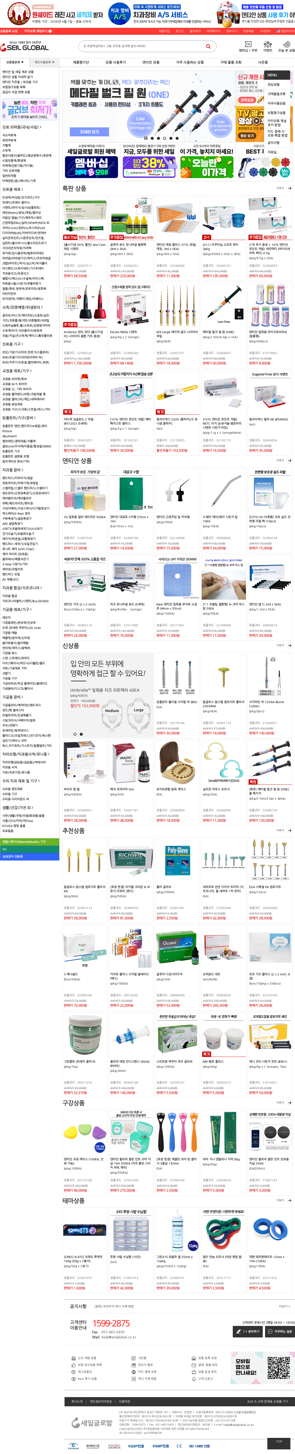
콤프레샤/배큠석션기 (15, 559)
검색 (208, 46)
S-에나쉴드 (71, 974)
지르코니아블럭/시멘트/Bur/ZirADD (25, 601)
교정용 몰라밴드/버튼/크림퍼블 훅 (24, 394)
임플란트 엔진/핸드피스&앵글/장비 (24, 426)
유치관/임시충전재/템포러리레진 (23, 253)
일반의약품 (9, 175)
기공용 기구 (9, 678)
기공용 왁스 (9, 653)
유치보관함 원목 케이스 (171, 789)
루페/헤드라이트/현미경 (17, 503)
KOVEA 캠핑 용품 (13, 825)
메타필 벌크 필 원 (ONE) (218, 332)
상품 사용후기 (116, 62)
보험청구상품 (277, 112)
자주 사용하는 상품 (190, 62)
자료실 (272, 152)
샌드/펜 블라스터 (13, 710)
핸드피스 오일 (11, 574)
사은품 (263, 62)
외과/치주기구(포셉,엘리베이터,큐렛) (25, 362)
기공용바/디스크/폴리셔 (17, 688)
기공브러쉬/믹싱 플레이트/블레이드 (24, 683)
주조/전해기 (10, 725)
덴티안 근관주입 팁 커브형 (173, 517)
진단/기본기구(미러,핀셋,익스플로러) (25, 352)
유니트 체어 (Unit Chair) (18, 549)
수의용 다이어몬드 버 (15, 799)
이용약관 (124, 1401)
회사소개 (77, 1401)
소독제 (6, 150)
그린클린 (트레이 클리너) (79, 1061)
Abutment (9, 436)
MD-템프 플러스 (213, 1061)
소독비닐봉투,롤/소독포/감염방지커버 (26, 325)
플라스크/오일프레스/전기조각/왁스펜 (26, 735)
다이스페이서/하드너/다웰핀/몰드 (23, 663)
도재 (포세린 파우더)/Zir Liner (21, 627)
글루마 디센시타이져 (169, 974)
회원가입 (164, 31)
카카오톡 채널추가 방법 (277, 123)
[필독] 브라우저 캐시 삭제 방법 (114, 1306)
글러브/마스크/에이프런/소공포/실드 (25, 315)
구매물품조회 (277, 94)
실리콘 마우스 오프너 (216, 789)
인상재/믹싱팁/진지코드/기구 (21, 197)
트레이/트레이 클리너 (16, 202)
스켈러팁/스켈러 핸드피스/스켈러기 (24, 488)
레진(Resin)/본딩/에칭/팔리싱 (21, 212)
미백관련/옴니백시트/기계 (18, 180)
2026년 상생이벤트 (149, 161)
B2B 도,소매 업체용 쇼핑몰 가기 (268, 1401)
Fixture (7, 431)
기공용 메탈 (9, 632)
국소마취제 (9, 135)
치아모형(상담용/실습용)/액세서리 (24, 762)
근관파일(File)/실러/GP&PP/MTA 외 (25, 222)
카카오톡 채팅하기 (36, 31)
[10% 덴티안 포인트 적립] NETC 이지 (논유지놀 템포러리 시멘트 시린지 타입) (222, 423)
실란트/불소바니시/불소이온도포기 (24, 243)
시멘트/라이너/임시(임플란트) (21, 207)
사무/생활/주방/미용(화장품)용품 (23, 815)
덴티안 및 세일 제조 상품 (18, 71)
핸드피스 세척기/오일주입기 (20, 543)
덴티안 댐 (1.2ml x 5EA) (265, 604)
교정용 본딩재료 (12, 404)
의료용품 (7, 831)
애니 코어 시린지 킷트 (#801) (268, 1061)
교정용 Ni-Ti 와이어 (14, 384)
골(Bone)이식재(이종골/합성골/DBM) (26, 446)
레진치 (6, 617)
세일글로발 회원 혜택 (91, 161)
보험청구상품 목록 (13, 87)
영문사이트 (288, 31)
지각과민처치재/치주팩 (16, 248)
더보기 (280, 188)
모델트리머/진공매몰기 (16, 715)
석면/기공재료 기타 (14, 668)
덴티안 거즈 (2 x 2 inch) (80, 604)
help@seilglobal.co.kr (238, 1424)
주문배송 (248, 31)
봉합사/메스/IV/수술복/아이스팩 (23, 278)
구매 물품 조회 (231, 62)
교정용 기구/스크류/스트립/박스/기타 (26, 409)
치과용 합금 (9, 596)
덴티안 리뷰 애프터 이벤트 (264, 161)
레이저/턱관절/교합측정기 (18, 538)
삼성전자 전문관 (13, 856)
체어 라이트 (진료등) (15, 554)
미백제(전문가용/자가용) (17, 165)
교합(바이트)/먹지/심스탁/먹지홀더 (24, 263)
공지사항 (274, 142)
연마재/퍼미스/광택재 (16, 648)
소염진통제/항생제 (14, 160)
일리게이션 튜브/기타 (16, 461)
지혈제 (6, 145)
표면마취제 (9, 140)
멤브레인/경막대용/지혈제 (18, 441)
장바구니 (231, 31)
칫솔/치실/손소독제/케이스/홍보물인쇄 (27, 335)
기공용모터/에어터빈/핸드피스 (21, 705)
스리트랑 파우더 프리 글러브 (174, 1061)
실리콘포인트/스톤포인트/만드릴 (23, 238)
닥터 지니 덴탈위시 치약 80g (221, 1159)
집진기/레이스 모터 (14, 740)
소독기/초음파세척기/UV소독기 (22, 528)
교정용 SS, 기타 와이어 (16, 389)
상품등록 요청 (9, 31)
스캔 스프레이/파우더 (16, 658)
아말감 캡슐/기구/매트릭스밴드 (22, 217)
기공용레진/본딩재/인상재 (18, 622)
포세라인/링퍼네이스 (15, 730)
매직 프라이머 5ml (122, 789)
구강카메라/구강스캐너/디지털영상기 (25, 508)
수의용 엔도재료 (12, 789)
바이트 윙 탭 (72, 789)
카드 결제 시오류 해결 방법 (277, 133)
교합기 (6, 673)
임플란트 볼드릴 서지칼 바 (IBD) (176, 702)
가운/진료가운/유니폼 (16, 772)
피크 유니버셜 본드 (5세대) (127, 604)
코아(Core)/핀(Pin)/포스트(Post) (23, 227)
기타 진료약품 (11, 170)
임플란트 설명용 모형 (15, 456)
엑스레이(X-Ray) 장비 (16, 513)
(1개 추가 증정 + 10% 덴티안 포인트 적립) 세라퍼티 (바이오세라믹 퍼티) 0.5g (269, 249)
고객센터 (265, 31)
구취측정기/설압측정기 (16, 518)
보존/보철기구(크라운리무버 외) (22, 357)
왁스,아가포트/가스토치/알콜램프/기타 (27, 745)
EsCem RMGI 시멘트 (123, 332)
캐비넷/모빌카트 (12, 569)
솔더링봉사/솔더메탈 (15, 643)
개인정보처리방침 (101, 1401)
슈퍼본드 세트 (211, 974)
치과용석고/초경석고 (15, 273)
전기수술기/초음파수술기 (18, 533)
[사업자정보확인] (245, 1412)
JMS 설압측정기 (12, 523)
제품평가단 (81, 62)
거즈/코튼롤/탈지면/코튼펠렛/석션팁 (25, 320)
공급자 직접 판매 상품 (16, 92)
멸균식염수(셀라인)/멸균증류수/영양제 (26, 155)
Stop (146, 138)
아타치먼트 (9, 293)
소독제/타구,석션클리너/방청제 (22, 330)
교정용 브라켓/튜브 (14, 379)
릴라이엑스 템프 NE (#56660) (268, 419)
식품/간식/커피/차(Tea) (17, 820)
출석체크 (195, 31)
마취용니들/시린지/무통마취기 (21, 283)
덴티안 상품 (150, 62)
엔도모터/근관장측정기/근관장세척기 (25, 493)
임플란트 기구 (11, 451)
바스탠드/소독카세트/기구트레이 (23, 268)
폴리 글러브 (163, 886)
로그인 (180, 31)
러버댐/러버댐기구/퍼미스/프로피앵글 (26, 258)
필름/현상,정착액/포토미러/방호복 (24, 288)
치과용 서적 (9, 767)
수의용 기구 (9, 794)
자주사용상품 (277, 103)
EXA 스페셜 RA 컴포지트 (265, 886)
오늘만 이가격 (207, 161)
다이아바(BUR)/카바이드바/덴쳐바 (24, 233)
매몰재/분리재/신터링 (16, 637)
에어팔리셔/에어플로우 (16, 498)
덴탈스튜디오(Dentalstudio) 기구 (24, 841)
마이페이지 (213, 31)
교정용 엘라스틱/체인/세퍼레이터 (23, 399)
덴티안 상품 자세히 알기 (17, 77)
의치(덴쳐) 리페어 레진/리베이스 (23, 298)
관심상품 (274, 84)
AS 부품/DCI (10, 579)
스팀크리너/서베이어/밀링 (18, 720)
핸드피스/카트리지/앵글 (17, 478)
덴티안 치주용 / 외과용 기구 (20, 82)
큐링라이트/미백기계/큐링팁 (20, 483)
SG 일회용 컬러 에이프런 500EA (85, 517)
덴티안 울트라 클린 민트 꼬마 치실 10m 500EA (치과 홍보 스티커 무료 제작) (130, 1163)
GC (5, 849)
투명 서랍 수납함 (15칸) (125, 1256)
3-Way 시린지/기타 (15, 564)
